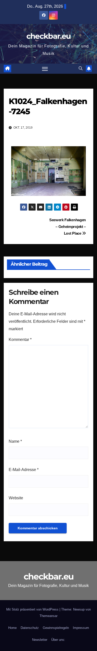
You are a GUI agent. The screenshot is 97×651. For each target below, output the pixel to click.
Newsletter (39, 640)
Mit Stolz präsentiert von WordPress (32, 609)
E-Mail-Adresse (24, 470)
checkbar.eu (48, 36)
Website (16, 498)
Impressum (81, 628)
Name (15, 441)
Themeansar (48, 616)
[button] (81, 68)
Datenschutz (30, 628)
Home (12, 628)
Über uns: (58, 640)
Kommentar (20, 339)
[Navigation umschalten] (45, 68)
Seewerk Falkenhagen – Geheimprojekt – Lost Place (67, 226)
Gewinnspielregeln (56, 628)
